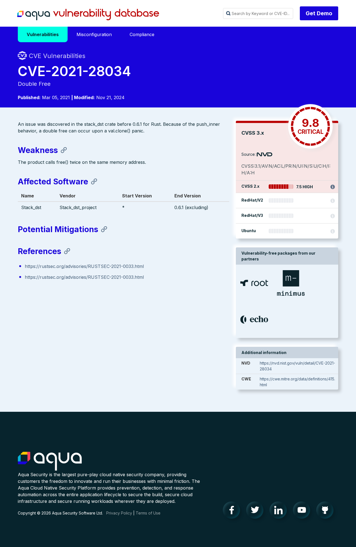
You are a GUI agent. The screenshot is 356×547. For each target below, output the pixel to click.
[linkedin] (279, 511)
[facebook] (233, 511)
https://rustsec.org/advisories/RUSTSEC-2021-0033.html (84, 266)
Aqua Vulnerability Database (88, 15)
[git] (326, 511)
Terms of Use (148, 513)
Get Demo (319, 13)
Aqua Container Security (50, 461)
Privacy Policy (119, 513)
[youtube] (303, 511)
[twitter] (256, 511)
